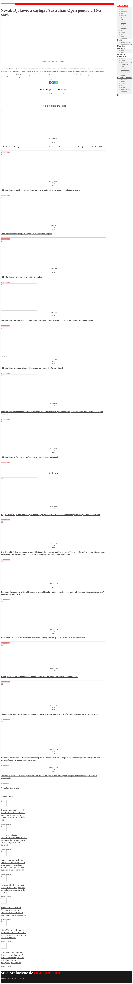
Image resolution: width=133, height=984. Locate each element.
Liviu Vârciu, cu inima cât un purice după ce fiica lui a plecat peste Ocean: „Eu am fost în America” (13, 934)
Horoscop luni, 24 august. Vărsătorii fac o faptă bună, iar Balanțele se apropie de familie (13, 889)
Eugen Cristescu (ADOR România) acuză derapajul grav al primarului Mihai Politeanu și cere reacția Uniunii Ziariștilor (50, 514)
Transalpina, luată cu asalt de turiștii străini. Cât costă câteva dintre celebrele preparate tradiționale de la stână (13, 815)
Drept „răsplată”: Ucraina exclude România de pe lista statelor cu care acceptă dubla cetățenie (39, 677)
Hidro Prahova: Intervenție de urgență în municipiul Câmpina (26, 234)
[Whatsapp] (56, 82)
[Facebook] (50, 82)
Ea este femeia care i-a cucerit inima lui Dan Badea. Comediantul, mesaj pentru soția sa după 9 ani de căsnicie (14, 840)
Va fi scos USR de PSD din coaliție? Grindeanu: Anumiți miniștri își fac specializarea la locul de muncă (43, 638)
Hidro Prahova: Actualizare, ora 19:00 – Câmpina (21, 277)
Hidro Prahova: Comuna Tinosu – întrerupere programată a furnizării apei (32, 368)
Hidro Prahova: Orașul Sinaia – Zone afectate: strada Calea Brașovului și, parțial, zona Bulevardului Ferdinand (47, 320)
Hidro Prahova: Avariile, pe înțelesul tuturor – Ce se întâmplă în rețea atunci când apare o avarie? (41, 190)
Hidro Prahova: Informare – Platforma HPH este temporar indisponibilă (31, 457)
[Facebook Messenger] (53, 82)
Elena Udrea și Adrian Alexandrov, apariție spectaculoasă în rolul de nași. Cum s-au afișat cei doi (13, 911)
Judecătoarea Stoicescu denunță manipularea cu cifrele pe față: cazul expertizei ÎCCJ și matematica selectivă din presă (49, 714)
